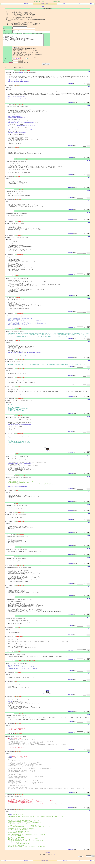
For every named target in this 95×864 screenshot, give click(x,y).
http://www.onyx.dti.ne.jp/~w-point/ (15, 352)
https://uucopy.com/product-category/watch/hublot (18, 81)
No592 (10, 738)
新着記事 (26, 3)
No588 (10, 756)
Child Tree (47, 862)
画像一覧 (80, 3)
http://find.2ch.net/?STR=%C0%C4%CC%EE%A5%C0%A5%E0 (21, 125)
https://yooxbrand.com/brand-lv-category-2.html (18, 98)
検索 (91, 3)
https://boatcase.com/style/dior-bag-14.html (17, 96)
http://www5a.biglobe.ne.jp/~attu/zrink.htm (17, 132)
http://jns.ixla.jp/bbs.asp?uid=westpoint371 (17, 117)
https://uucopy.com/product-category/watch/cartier (18, 79)
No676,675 (10, 701)
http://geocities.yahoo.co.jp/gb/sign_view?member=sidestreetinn (21, 122)
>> (22, 67)
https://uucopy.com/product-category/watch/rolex (18, 80)
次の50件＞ (47, 852)
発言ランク (65, 3)
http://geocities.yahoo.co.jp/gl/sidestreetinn (17, 120)
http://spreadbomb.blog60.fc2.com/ (15, 116)
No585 (11, 757)
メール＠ (21, 72)
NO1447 (10, 135)
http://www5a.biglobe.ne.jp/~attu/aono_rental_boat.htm (19, 424)
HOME (5, 3)
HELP (15, 3)
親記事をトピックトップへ (47, 6)
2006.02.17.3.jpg (46, 693)
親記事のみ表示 (44, 3)
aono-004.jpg (46, 450)
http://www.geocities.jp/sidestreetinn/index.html (17, 486)
